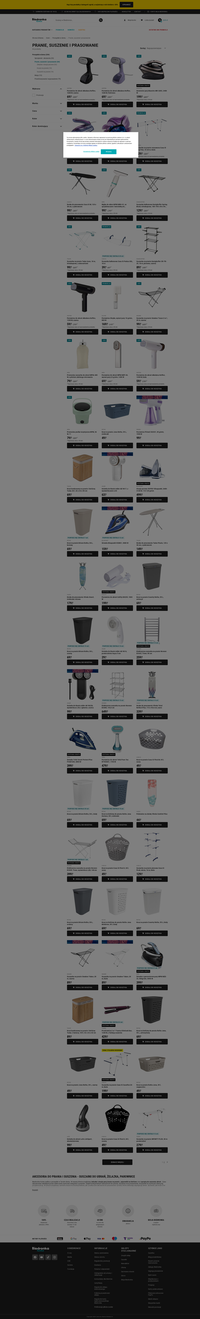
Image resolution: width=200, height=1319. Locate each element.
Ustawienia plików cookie (91, 151)
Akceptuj (108, 151)
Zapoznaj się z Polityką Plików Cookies (86, 145)
